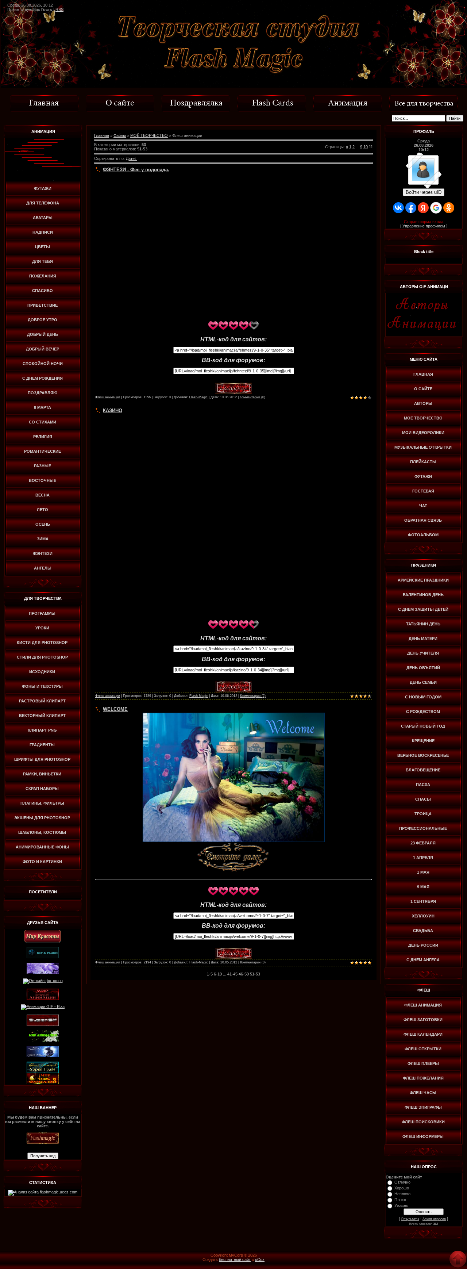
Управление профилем (423, 226)
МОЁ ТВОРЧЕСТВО (149, 135)
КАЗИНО (112, 410)
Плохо (400, 1199)
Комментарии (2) (253, 696)
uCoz (260, 1259)
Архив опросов (434, 1219)
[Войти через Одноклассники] (448, 207)
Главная (101, 135)
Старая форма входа (423, 221)
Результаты (410, 1219)
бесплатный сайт (235, 1259)
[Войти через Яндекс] (423, 207)
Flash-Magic (198, 397)
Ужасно (401, 1205)
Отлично (402, 1182)
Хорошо (401, 1188)
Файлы (119, 135)
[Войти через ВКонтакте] (398, 207)
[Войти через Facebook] (410, 207)
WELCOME (115, 709)
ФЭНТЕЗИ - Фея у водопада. (136, 169)
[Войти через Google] (436, 208)
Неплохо (402, 1194)
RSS (59, 9)
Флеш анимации (107, 397)
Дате (130, 158)
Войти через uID (423, 192)
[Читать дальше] (233, 385)
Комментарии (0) (252, 397)
